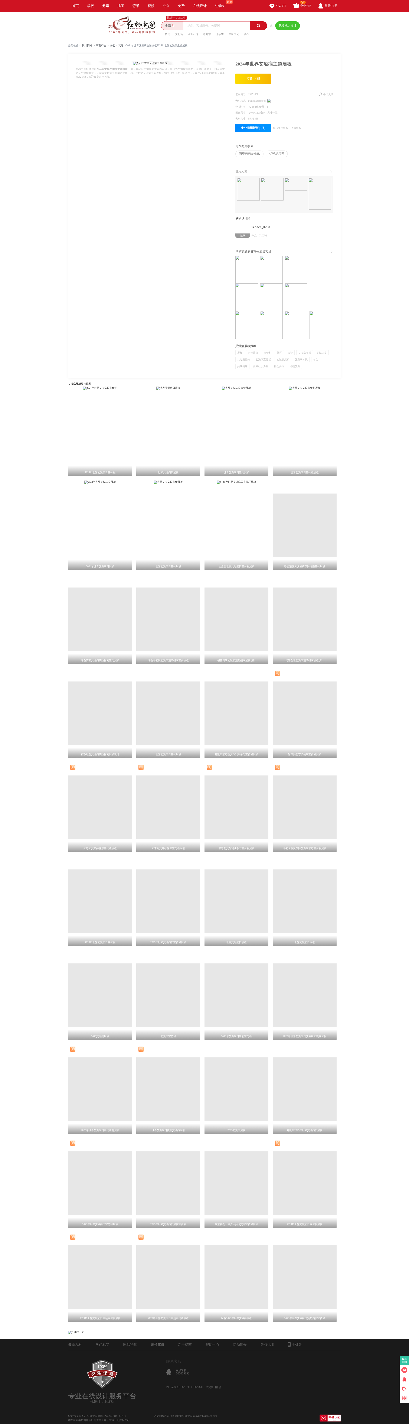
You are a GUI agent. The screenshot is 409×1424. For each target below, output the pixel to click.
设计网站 (87, 45)
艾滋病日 (322, 352)
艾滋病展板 (283, 359)
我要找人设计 (288, 25)
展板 (112, 45)
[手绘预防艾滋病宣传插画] (296, 184)
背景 (135, 6)
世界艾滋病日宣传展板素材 (253, 251)
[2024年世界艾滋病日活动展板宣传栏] (321, 325)
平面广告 (101, 45)
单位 (315, 359)
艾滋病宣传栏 (263, 359)
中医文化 (234, 34)
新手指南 (185, 1344)
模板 (90, 6)
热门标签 (102, 1344)
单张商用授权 (280, 128)
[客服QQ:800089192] (404, 1379)
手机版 (297, 1344)
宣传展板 (253, 352)
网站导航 (130, 1344)
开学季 (220, 34)
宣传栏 (267, 352)
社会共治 (279, 366)
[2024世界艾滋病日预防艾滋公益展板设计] (271, 269)
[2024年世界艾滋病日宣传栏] (246, 325)
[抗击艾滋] (272, 189)
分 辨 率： (242, 106)
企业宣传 (193, 34)
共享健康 (242, 366)
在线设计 (200, 6)
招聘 (167, 34)
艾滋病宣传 (243, 359)
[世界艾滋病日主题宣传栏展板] (296, 297)
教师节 (207, 34)
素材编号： (241, 94)
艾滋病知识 (301, 359)
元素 (105, 6)
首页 (75, 6)
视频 (151, 6)
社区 (279, 352)
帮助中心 (212, 1344)
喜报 (246, 34)
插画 (120, 6)
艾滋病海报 (304, 352)
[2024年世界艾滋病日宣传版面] (296, 325)
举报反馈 (328, 94)
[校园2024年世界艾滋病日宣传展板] (271, 325)
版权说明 (267, 1344)
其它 (121, 45)
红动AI (220, 6)
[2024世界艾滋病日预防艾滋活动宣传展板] (246, 297)
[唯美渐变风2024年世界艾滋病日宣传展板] (246, 269)
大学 (290, 352)
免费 (181, 6)
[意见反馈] (404, 1388)
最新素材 (75, 1344)
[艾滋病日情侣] (248, 189)
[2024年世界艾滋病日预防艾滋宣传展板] (296, 269)
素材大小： (241, 118)
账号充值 (157, 1344)
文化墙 (179, 34)
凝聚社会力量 (260, 366)
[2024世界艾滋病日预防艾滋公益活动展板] (271, 297)
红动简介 (240, 1344)
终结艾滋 (295, 366)
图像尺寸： (242, 112)
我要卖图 (404, 1361)
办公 (166, 6)
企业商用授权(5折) (253, 127)
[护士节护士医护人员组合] (320, 194)
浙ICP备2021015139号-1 (112, 1415)
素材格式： (241, 100)
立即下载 (253, 78)
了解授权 (296, 128)
